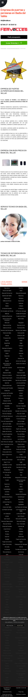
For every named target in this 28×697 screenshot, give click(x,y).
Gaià (7, 554)
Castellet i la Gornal (21, 687)
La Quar (7, 516)
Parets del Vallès (7, 290)
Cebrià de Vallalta (7, 380)
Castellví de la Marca (7, 497)
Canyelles (7, 406)
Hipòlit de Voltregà (21, 429)
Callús (21, 348)
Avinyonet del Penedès (7, 393)
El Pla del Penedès (7, 308)
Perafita (21, 288)
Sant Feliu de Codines (21, 441)
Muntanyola (7, 398)
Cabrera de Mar (21, 385)
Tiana (21, 472)
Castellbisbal (21, 338)
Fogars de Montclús (21, 539)
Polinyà (7, 335)
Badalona (21, 390)
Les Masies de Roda (7, 509)
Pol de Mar (21, 426)
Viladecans (7, 390)
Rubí (7, 358)
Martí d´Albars (7, 436)
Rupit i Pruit (7, 462)
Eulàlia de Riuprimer (7, 316)
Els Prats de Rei (7, 472)
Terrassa (7, 475)
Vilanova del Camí (7, 385)
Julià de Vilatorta (7, 502)
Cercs (20, 491)
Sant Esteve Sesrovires (7, 444)
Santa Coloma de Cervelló (21, 480)
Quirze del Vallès (7, 423)
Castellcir (21, 489)
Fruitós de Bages (21, 418)
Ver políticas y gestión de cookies (14, 622)
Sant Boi (7, 383)
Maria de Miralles (21, 521)
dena (21, 486)
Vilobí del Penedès (7, 526)
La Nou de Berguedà (21, 416)
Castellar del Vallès (21, 464)
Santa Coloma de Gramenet (7, 319)
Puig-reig (21, 691)
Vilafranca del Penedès (7, 388)
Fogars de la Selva (7, 541)
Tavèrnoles (21, 536)
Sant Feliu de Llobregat (7, 441)
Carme (21, 484)
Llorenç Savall (21, 436)
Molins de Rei (21, 333)
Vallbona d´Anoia (7, 300)
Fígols (21, 541)
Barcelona (7, 288)
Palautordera (21, 444)
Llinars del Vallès (7, 507)
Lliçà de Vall (21, 526)
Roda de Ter (21, 358)
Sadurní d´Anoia (7, 449)
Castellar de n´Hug (21, 467)
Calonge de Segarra (7, 348)
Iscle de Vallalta (21, 459)
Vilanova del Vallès (21, 375)
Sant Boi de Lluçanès (21, 380)
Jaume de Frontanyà (7, 459)
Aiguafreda (7, 343)
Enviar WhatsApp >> (13, 43)
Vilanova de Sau (7, 325)
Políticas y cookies (21, 694)
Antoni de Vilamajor (21, 361)
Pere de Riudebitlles (7, 434)
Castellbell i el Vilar (7, 464)
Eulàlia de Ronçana (21, 313)
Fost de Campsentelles (7, 421)
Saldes (7, 306)
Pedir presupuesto (14, 37)
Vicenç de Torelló (21, 452)
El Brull (21, 547)
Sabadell (7, 446)
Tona (21, 400)
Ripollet (7, 361)
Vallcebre (21, 298)
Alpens (7, 340)
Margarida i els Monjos (21, 477)
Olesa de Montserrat (7, 293)
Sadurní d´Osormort (7, 454)
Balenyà (7, 313)
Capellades (21, 504)
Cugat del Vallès (21, 446)
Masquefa (20, 469)
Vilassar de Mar (7, 400)
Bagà (21, 343)
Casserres (7, 484)
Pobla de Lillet (21, 335)
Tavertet (7, 536)
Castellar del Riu (7, 467)
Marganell (20, 322)
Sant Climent (21, 516)
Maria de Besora (7, 552)
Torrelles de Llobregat (21, 549)
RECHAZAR (9, 625)
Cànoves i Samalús (21, 406)
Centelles (7, 494)
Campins (21, 345)
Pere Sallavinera (7, 429)
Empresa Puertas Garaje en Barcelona (13, 48)
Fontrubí (21, 554)
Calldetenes (7, 351)
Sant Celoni (7, 518)
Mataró (21, 370)
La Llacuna (7, 549)
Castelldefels (7, 489)
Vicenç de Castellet (7, 411)
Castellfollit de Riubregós (7, 688)
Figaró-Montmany (7, 544)
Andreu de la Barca (21, 363)
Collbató (21, 306)
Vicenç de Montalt (21, 377)
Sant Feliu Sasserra (21, 431)
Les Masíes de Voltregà (21, 507)
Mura (21, 356)
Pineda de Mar (7, 338)
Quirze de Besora (21, 423)
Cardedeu (21, 502)
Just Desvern (21, 439)
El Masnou (21, 308)
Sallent (7, 370)
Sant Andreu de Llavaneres (7, 364)
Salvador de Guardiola (21, 411)
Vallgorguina (7, 298)
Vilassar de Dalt (21, 372)
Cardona (7, 491)
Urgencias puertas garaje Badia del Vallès (7, 695)
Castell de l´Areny (7, 691)
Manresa (21, 353)
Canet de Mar (21, 408)
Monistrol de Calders (21, 330)
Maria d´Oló (21, 499)
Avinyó (21, 393)
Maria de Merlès (7, 524)
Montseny (21, 398)
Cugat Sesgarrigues (7, 377)
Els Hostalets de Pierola (7, 311)
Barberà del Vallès (7, 295)
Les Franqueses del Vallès (21, 510)
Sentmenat (21, 552)
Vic (7, 457)
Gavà (21, 290)
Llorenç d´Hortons (7, 439)
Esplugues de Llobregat (21, 544)
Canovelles (7, 408)
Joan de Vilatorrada (21, 457)
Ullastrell (7, 499)
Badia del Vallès (7, 372)
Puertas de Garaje (3, 48)
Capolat (7, 504)
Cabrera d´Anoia (7, 327)
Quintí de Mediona (7, 426)
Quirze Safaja (21, 421)
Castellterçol (21, 497)
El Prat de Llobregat (21, 311)
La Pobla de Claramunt (7, 416)
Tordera (7, 534)
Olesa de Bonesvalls (21, 293)
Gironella (7, 547)
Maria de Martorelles (21, 518)
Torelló (7, 480)
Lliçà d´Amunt (7, 529)
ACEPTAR (19, 625)
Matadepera (7, 469)
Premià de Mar (21, 327)
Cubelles (21, 531)
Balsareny (21, 295)
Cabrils (7, 345)
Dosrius (7, 531)
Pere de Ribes (21, 434)
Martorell (7, 322)
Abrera (21, 534)
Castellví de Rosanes (21, 494)
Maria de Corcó (21, 325)
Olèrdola (7, 486)
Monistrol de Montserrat (7, 330)
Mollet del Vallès (7, 333)
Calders (21, 395)
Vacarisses (21, 300)
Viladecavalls (21, 388)
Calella (21, 351)
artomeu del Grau (21, 383)
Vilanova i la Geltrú (7, 375)
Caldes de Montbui (7, 431)
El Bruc (21, 529)
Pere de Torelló (21, 413)
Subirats (21, 303)
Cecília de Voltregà (21, 449)
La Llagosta (7, 418)
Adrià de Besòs (21, 367)
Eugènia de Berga (21, 316)
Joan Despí (21, 403)
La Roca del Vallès (21, 513)
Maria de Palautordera (7, 521)
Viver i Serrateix (21, 524)
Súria (7, 303)
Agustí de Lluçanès (7, 367)
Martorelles (21, 318)
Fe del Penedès (7, 477)
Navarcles (7, 356)
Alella (21, 340)
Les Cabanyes (7, 513)
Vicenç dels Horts (7, 452)
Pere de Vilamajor (7, 413)
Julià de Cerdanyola (7, 403)
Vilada (21, 454)
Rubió (7, 353)
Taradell (7, 539)
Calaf (21, 462)
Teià (21, 475)
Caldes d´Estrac (7, 395)
